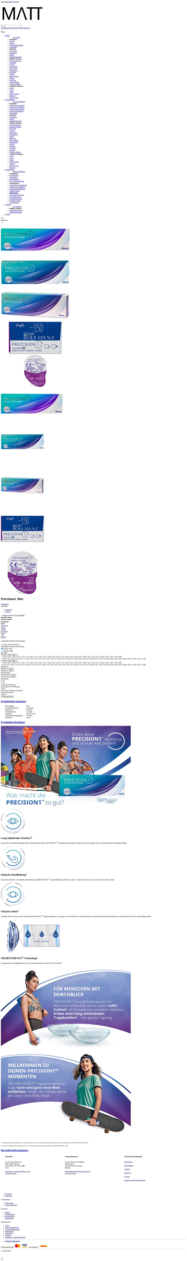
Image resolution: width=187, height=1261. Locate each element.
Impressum (9, 1233)
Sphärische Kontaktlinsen (18, 185)
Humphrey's (14, 70)
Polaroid (12, 146)
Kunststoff (13, 53)
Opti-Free (127, 1173)
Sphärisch (8, 610)
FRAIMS (13, 63)
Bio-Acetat (13, 51)
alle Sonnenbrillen (19, 102)
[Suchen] (22, 26)
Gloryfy (12, 65)
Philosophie (9, 1203)
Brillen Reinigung (16, 212)
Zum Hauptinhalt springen (10, 2)
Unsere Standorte (11, 1205)
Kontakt (8, 1235)
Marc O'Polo (14, 76)
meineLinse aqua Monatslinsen (134, 1180)
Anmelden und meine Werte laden (12, 646)
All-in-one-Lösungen (17, 195)
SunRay (12, 150)
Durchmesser (5, 673)
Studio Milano (14, 82)
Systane (127, 1177)
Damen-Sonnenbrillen (17, 105)
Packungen (4, 679)
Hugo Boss (13, 69)
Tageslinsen (14, 177)
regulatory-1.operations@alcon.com (17, 1171)
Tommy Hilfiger (15, 84)
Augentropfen (14, 203)
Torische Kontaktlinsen (17, 187)
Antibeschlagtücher (16, 210)
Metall (12, 55)
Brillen (7, 35)
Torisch (7, 612)
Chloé (12, 88)
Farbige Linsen (15, 191)
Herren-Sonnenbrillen (17, 107)
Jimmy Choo (14, 98)
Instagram (8, 1196)
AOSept (127, 1169)
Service (7, 214)
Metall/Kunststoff (15, 57)
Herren (12, 43)
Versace (12, 164)
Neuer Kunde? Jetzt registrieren (19, 28)
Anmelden (4, 28)
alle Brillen (16, 37)
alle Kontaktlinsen (19, 172)
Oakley (12, 78)
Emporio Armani (15, 61)
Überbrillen (13, 113)
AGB (7, 1226)
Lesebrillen (13, 47)
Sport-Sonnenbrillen (16, 111)
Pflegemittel (9, 1218)
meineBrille (13, 67)
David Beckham (15, 125)
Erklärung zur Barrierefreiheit (15, 1237)
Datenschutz (9, 1231)
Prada (11, 92)
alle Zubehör (17, 207)
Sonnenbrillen (10, 100)
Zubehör (8, 205)
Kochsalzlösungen (16, 199)
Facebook (8, 1194)
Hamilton (13, 72)
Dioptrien (4, 653)
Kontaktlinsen (10, 170)
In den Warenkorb (7, 696)
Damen (12, 41)
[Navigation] (2, 30)
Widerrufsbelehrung (12, 1228)
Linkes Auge (7, 649)
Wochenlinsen (14, 179)
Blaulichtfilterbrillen (16, 45)
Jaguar (12, 74)
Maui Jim (13, 138)
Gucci (12, 90)
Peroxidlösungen (15, 197)
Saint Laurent (14, 94)
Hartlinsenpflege (15, 201)
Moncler (12, 96)
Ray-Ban (13, 80)
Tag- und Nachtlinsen (17, 181)
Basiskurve (4, 667)
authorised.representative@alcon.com (77, 1171)
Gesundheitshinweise (12, 1229)
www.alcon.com (10, 1173)
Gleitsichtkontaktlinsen (17, 189)
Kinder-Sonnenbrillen (17, 109)
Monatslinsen (14, 175)
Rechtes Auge (8, 651)
